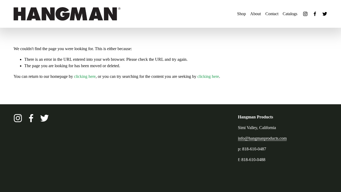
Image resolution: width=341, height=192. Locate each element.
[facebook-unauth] (315, 14)
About (255, 13)
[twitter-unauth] (324, 14)
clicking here (85, 76)
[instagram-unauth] (305, 14)
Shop (241, 13)
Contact (271, 13)
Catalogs (290, 13)
